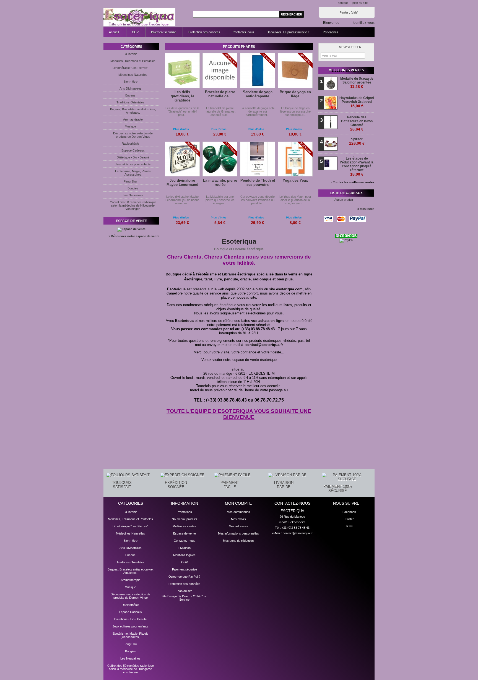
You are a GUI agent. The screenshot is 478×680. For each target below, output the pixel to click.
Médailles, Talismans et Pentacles (132, 60)
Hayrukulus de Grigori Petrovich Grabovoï (356, 102)
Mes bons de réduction (238, 540)
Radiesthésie (130, 143)
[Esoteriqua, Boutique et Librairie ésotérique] (139, 17)
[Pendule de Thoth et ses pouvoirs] (257, 159)
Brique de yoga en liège (295, 94)
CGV (135, 32)
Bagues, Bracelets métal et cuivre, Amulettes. (133, 111)
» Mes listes (365, 208)
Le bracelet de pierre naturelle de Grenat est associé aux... (220, 111)
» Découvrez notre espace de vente (133, 236)
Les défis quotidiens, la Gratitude (182, 96)
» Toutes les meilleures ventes (352, 182)
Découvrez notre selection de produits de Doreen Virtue (133, 135)
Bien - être (130, 81)
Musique (130, 126)
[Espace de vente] (131, 229)
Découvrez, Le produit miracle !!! (288, 32)
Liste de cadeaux (346, 193)
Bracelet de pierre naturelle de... (220, 94)
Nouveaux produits (184, 519)
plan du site (360, 2)
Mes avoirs (238, 519)
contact (343, 2)
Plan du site (184, 591)
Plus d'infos (181, 129)
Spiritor (357, 141)
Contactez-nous (243, 32)
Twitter (349, 519)
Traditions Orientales (130, 102)
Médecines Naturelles (132, 74)
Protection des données (204, 32)
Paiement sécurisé (163, 32)
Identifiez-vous (364, 22)
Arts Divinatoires (130, 88)
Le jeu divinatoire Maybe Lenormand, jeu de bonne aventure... (182, 200)
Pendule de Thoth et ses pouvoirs (257, 182)
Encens (130, 95)
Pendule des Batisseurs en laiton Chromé (357, 123)
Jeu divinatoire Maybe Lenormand (182, 182)
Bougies (133, 188)
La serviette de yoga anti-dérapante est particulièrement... (258, 111)
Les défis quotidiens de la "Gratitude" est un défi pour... (182, 111)
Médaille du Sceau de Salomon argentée (356, 83)
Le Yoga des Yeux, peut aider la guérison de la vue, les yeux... (295, 200)
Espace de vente (131, 221)
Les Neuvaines (133, 195)
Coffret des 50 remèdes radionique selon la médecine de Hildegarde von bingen (133, 205)
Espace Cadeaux (133, 150)
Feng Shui (130, 181)
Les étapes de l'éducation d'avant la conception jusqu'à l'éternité (356, 166)
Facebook (349, 512)
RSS (349, 526)
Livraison (184, 547)
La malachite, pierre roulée (220, 182)
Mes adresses (238, 526)
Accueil (111, 33)
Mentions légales (184, 555)
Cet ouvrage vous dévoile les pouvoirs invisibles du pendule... (257, 200)
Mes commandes (238, 512)
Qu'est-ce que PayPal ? (184, 576)
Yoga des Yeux (295, 180)
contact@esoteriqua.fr (298, 533)
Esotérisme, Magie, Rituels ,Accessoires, (133, 173)
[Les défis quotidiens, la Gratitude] (182, 70)
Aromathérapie (133, 119)
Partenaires (330, 32)
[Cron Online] (346, 236)
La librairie (130, 54)
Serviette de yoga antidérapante (257, 94)
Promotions (184, 512)
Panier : (349, 12)
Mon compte (238, 503)
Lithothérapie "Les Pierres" (130, 67)
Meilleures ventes (346, 70)
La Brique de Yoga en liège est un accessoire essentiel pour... (295, 111)
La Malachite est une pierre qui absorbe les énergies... (220, 200)
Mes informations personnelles (238, 533)
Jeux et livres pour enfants (133, 164)
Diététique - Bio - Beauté (133, 157)
